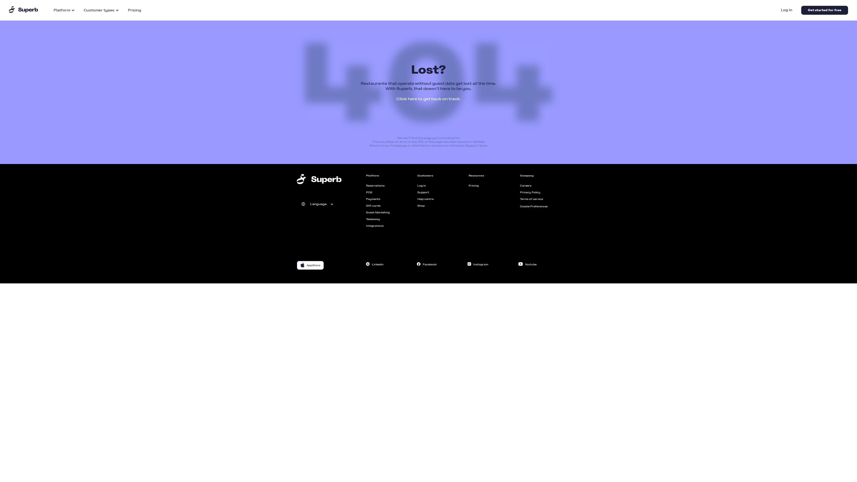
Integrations (375, 225)
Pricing (134, 10)
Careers (525, 185)
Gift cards (373, 205)
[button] (64, 10)
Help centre (425, 199)
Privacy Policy (530, 192)
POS (369, 192)
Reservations (375, 185)
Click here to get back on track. (428, 98)
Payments (373, 199)
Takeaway (373, 219)
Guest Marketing (378, 212)
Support (423, 192)
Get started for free (824, 10)
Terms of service (531, 199)
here (423, 145)
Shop (421, 205)
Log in (786, 10)
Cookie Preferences (534, 206)
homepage (399, 145)
